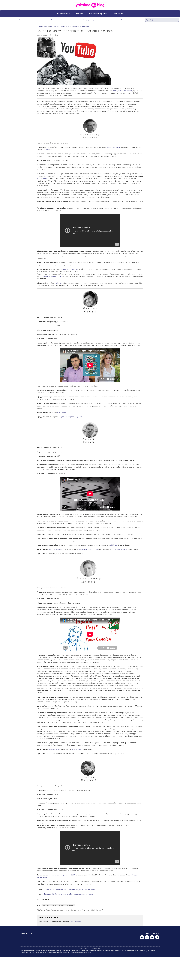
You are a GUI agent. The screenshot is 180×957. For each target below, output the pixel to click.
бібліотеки (45, 905)
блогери (54, 905)
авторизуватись (76, 921)
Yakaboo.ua (26, 933)
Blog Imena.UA (113, 147)
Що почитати (62, 14)
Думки (46, 26)
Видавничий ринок (98, 14)
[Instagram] (147, 937)
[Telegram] (152, 937)
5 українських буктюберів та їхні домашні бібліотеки (69, 26)
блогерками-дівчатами (122, 91)
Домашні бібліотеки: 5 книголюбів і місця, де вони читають (68, 894)
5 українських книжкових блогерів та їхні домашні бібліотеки (69, 890)
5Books (49, 150)
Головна (40, 26)
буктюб (61, 905)
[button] (18, 20)
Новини (79, 14)
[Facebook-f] (142, 937)
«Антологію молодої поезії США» (62, 875)
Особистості (118, 14)
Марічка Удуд (70, 905)
